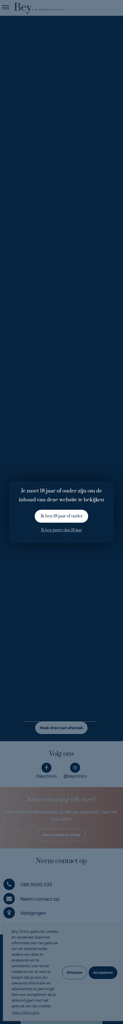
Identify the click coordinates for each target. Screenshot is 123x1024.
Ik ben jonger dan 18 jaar (61, 530)
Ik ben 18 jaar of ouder (62, 516)
